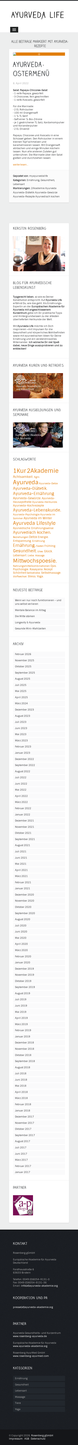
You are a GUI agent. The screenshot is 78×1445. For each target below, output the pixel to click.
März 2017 (21, 1159)
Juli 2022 (20, 777)
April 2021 (21, 870)
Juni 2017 (21, 1153)
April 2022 (21, 796)
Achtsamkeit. (23, 477)
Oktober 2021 (23, 833)
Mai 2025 (20, 691)
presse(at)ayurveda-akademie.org (33, 1307)
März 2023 (21, 740)
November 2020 (24, 900)
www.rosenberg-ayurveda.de (30, 1336)
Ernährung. (24, 545)
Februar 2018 (23, 1104)
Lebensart (19, 184)
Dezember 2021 (24, 820)
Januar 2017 (22, 1172)
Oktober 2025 (23, 666)
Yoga (17, 1409)
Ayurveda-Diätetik (23, 192)
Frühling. (50, 546)
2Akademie (38, 188)
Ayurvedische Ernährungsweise (33, 528)
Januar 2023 (22, 752)
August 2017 (22, 1141)
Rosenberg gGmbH (42, 1435)
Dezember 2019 (24, 968)
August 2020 (22, 919)
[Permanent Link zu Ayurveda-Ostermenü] (20, 54)
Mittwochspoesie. (35, 560)
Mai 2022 (20, 789)
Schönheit (19, 572)
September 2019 (25, 987)
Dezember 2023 (24, 709)
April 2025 (21, 697)
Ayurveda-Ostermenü (31, 69)
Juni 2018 (21, 1079)
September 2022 (25, 765)
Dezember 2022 (24, 759)
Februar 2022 (23, 808)
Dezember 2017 (24, 1116)
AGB (26, 1438)
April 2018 (21, 1092)
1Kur (19, 471)
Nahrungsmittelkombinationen (31, 566)
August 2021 (22, 845)
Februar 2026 (23, 654)
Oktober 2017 (23, 1129)
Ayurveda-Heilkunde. (45, 502)
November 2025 (24, 660)
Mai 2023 (20, 734)
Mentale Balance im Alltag (30, 610)
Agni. (37, 477)
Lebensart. (20, 555)
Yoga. (40, 576)
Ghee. (40, 551)
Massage (20, 1397)
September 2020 (25, 913)
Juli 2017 (20, 1147)
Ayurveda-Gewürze (46, 192)
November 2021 (24, 827)
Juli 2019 (20, 999)
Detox (33, 537)
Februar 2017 (23, 1166)
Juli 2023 (20, 722)
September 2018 (25, 1061)
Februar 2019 (23, 1030)
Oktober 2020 (23, 907)
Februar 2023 (23, 746)
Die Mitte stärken (25, 616)
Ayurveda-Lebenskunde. (37, 510)
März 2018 (21, 1098)
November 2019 (24, 974)
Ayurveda (50, 188)
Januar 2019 (22, 1036)
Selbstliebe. (34, 572)
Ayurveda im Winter (38, 518)
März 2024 (21, 703)
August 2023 (22, 716)
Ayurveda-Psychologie (26, 514)
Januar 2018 (22, 1110)
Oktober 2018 (23, 1055)
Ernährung (33, 180)
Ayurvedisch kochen (47, 196)
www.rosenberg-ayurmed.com (31, 1356)
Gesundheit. (25, 551)
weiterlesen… (20, 164)
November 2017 (24, 1123)
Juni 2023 (21, 728)
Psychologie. (21, 569)
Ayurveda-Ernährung (33, 493)
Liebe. (31, 555)
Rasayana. (36, 569)
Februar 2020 (23, 956)
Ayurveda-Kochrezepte (28, 505)
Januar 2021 (22, 888)
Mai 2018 (20, 1085)
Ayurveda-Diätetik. (30, 488)
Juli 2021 (20, 851)
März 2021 (21, 876)
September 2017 (25, 1135)
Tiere (18, 1403)
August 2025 (22, 678)
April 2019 (21, 1018)
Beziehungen (20, 537)
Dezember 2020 (24, 894)
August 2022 (22, 771)
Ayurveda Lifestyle (34, 523)
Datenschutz (38, 1438)
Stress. (32, 576)
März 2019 (21, 1024)
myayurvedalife (38, 176)
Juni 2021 (21, 857)
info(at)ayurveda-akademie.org (39, 1285)
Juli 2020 (20, 925)
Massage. (40, 555)
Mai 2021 (20, 863)
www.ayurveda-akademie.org (30, 1346)
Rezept (48, 569)
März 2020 (21, 950)
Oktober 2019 (23, 981)
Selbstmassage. (51, 572)
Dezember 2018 (24, 1042)
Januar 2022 (22, 814)
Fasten (40, 546)
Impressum (16, 1438)
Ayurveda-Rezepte (24, 196)
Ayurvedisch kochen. (32, 532)
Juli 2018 (20, 1073)
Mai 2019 (20, 1012)
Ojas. (53, 566)
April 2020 (21, 944)
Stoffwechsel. (20, 576)
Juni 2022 (21, 783)
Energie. (43, 537)
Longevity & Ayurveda (27, 622)
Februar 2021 (23, 882)
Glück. (48, 551)
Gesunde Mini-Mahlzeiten (30, 628)
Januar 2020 (22, 962)
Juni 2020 (21, 931)
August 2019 (22, 993)
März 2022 (21, 802)
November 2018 (24, 1049)
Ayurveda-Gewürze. (27, 498)
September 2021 (25, 839)
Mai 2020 (20, 938)
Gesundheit (47, 180)
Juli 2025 (20, 685)
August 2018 (22, 1067)
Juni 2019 (21, 1005)
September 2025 (25, 672)
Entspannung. (22, 541)
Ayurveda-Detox (48, 483)
